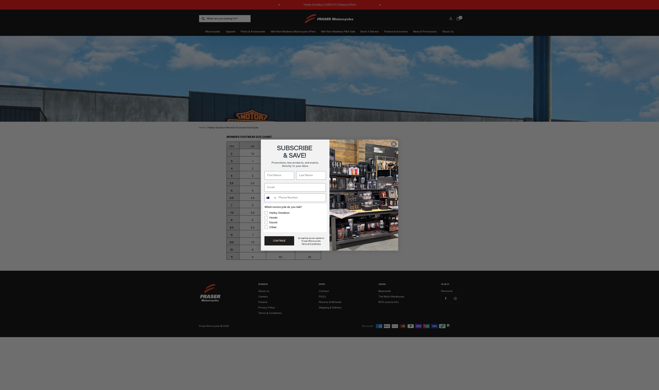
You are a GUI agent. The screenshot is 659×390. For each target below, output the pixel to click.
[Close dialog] (394, 144)
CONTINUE (279, 241)
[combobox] (271, 198)
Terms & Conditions (311, 244)
